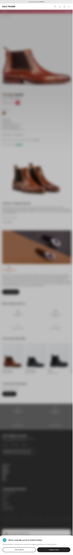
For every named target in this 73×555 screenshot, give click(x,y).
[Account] (60, 6)
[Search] (55, 6)
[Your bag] (64, 6)
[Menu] (69, 6)
